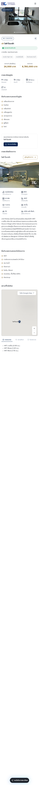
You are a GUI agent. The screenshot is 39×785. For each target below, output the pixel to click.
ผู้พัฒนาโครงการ (25, 214)
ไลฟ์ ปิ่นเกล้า (5, 157)
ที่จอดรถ (5, 214)
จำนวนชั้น (23, 207)
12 (4, 87)
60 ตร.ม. (32, 80)
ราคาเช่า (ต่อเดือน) (9, 64)
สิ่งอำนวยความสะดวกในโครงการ (13, 251)
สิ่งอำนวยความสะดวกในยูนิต (11, 96)
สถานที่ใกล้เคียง (7, 286)
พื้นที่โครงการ (6, 201)
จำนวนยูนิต (24, 194)
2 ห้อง (6, 80)
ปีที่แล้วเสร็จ (24, 201)
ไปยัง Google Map (26, 293)
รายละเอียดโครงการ (8, 151)
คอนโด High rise (7, 57)
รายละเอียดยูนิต (7, 75)
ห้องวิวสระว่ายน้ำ (31, 57)
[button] (19, 321)
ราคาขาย (29, 64)
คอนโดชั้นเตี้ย (19, 57)
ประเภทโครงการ (7, 194)
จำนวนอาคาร (6, 207)
